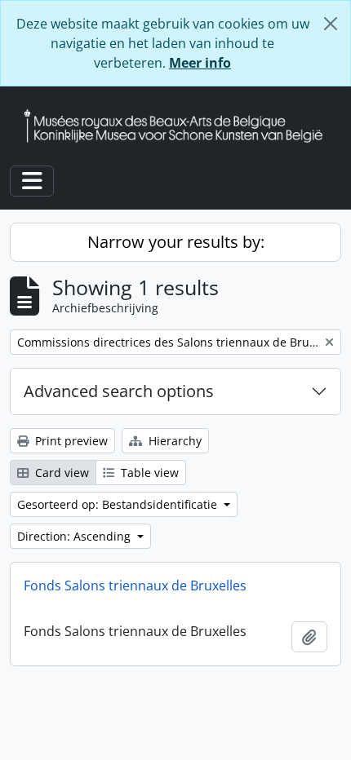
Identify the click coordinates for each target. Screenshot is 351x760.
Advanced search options (119, 391)
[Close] (330, 23)
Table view (148, 472)
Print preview (70, 440)
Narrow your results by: (175, 242)
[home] (179, 126)
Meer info (200, 63)
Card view (60, 472)
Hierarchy (173, 440)
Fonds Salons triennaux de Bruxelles (135, 585)
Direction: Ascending (75, 536)
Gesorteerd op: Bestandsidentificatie (118, 504)
